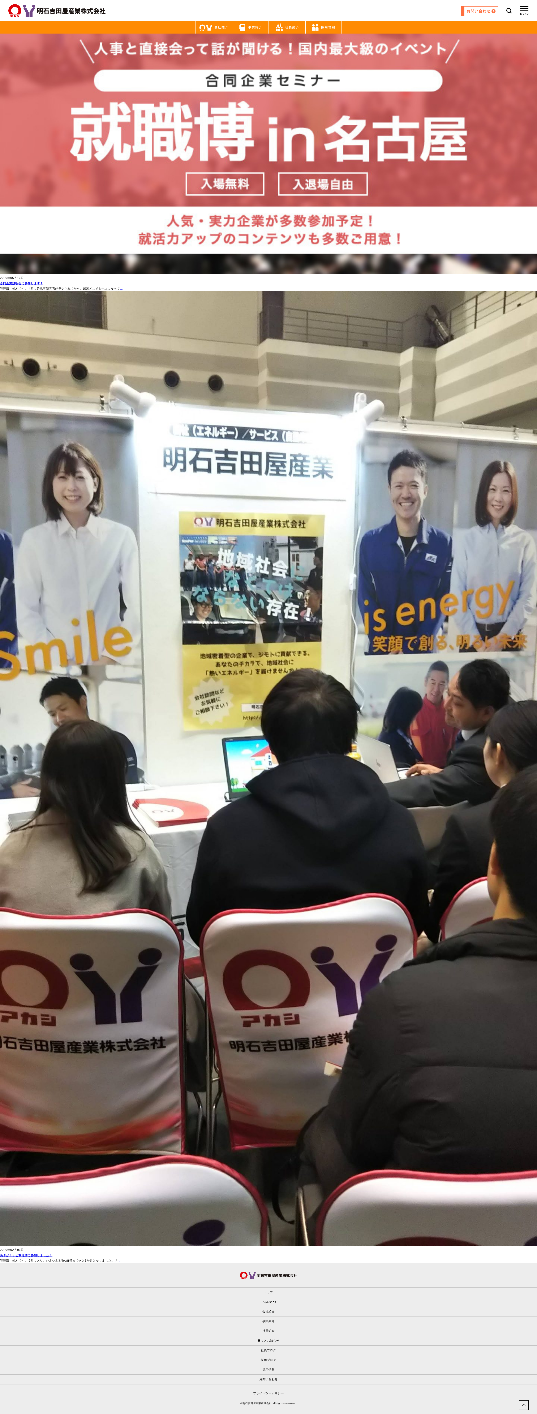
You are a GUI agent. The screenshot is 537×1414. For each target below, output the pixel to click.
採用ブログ (268, 1360)
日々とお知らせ (268, 1340)
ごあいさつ (268, 1301)
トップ (268, 1292)
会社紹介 (268, 1311)
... (121, 288)
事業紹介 (268, 1321)
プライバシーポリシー (268, 1393)
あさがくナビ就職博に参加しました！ (26, 1255)
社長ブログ (268, 1350)
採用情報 (268, 1369)
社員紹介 (268, 1330)
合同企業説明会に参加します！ (21, 283)
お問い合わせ (268, 1379)
